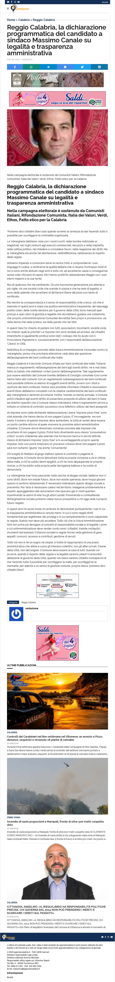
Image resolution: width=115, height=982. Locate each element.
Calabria (24, 20)
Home (11, 20)
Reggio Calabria (44, 20)
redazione (13, 743)
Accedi (105, 2)
